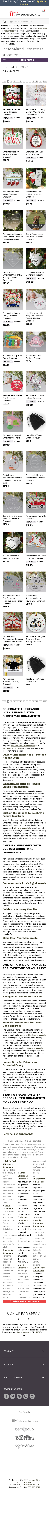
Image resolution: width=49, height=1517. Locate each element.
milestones (42, 28)
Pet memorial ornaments (32, 1048)
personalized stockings (13, 748)
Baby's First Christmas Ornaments (9, 1164)
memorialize (9, 31)
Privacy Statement (23, 1332)
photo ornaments (21, 828)
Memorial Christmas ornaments (33, 1035)
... (40, 81)
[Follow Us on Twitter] (12, 1396)
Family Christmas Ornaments (38, 1223)
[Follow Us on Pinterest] (19, 1396)
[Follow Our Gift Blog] (32, 1396)
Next (45, 81)
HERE (38, 1332)
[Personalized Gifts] (24, 13)
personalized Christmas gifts (23, 746)
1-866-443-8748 (33, 1487)
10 (37, 81)
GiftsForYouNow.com (31, 1485)
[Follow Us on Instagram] (25, 1396)
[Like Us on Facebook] (6, 1396)
